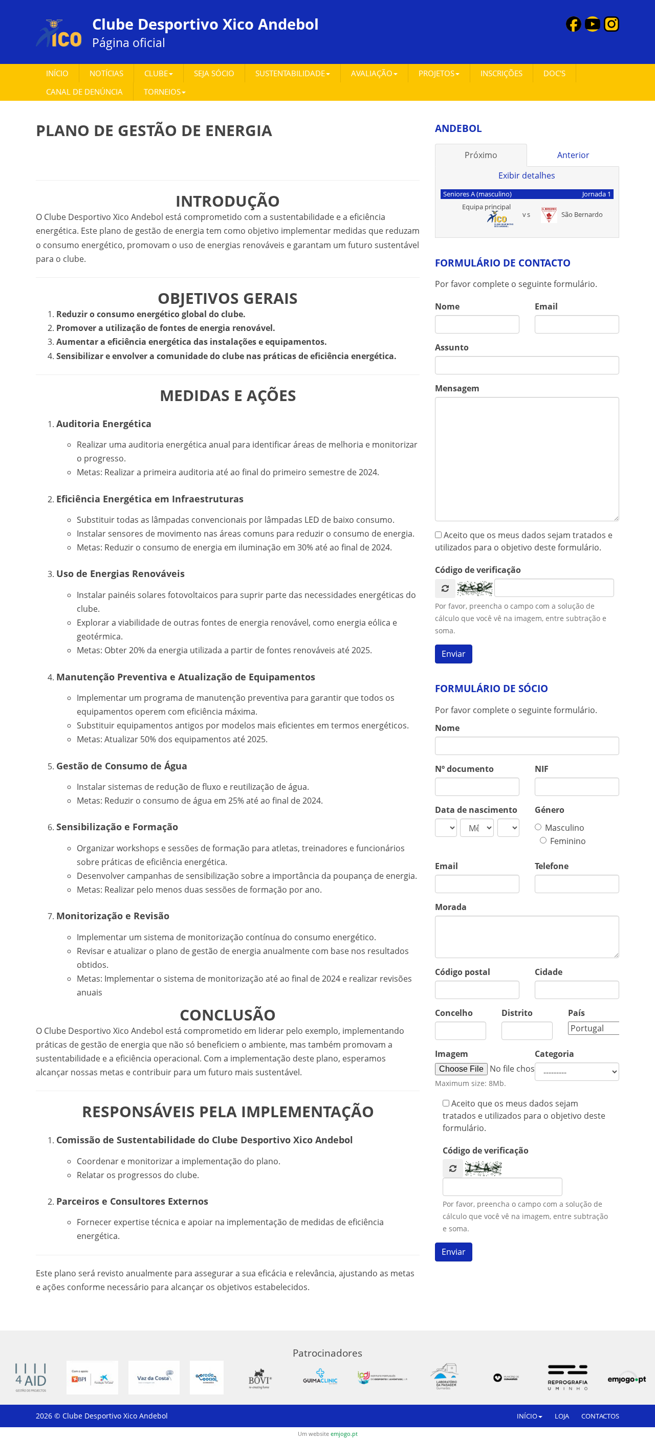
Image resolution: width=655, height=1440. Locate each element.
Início (57, 73)
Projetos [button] (436, 73)
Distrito (517, 1012)
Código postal (462, 972)
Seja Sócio (214, 73)
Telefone (552, 866)
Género (549, 809)
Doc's (554, 73)
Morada (451, 907)
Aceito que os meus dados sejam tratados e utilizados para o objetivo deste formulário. (524, 541)
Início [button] (527, 1416)
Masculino (564, 827)
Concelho (454, 1012)
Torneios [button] (162, 91)
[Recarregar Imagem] (445, 588)
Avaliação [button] (371, 73)
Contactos (600, 1416)
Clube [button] (156, 73)
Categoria (554, 1053)
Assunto (452, 347)
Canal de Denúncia (84, 91)
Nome (447, 306)
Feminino (568, 841)
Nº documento (464, 768)
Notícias (106, 73)
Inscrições (501, 73)
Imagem (451, 1053)
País (576, 1012)
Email (546, 306)
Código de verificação (478, 569)
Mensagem (457, 388)
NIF (542, 768)
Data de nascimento (476, 809)
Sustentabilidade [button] (290, 73)
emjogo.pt (344, 1433)
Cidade (548, 972)
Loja (562, 1416)
